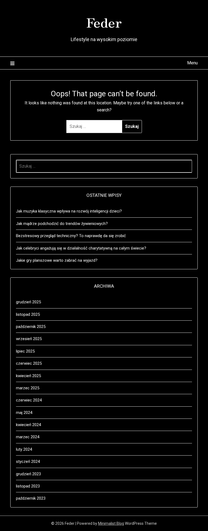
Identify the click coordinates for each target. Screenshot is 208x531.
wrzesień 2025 (29, 338)
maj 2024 (24, 412)
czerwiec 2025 (29, 363)
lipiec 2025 (25, 351)
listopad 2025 (28, 314)
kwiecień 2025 (28, 375)
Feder (104, 21)
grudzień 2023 (28, 474)
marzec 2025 (27, 388)
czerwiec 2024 (29, 400)
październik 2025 (31, 326)
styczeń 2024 (28, 461)
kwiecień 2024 (28, 424)
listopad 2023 (28, 486)
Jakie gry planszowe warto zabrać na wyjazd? (57, 260)
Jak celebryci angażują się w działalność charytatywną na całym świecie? (81, 248)
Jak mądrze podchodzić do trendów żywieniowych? (62, 223)
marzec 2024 (27, 436)
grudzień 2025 (28, 302)
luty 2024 (24, 449)
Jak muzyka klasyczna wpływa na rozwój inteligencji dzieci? (69, 211)
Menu (192, 62)
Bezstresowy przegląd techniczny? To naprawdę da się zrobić (71, 235)
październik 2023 (31, 498)
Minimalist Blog (111, 523)
